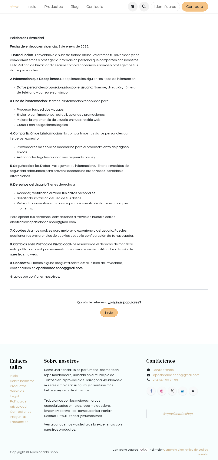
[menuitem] (32, 6)
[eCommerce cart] (133, 7)
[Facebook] (151, 391)
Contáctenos (20, 411)
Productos (18, 386)
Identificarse (165, 7)
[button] (144, 7)
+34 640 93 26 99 (165, 380)
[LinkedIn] (182, 391)
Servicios (17, 391)
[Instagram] (162, 391)
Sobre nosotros (22, 381)
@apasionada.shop (177, 413)
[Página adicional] (193, 391)
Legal (14, 396)
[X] (172, 391)
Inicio (109, 312)
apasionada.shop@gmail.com (176, 375)
